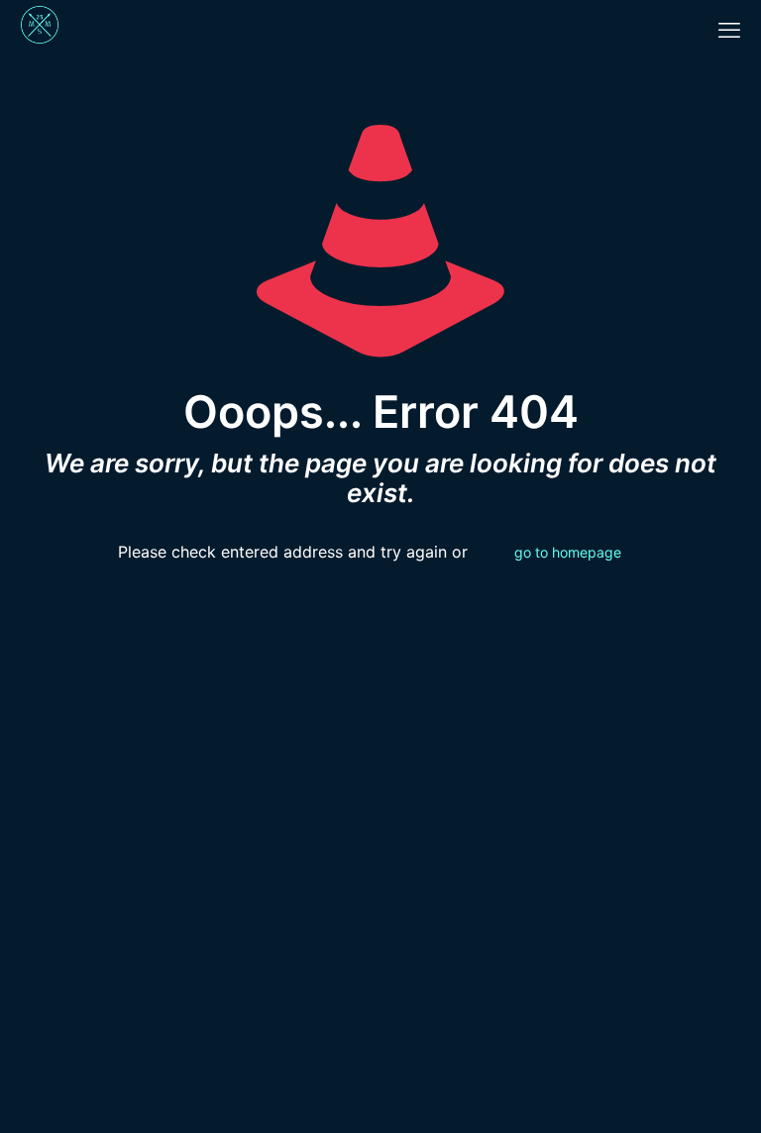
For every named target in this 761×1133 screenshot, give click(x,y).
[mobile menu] (729, 30)
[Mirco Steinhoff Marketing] (39, 29)
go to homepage (567, 552)
